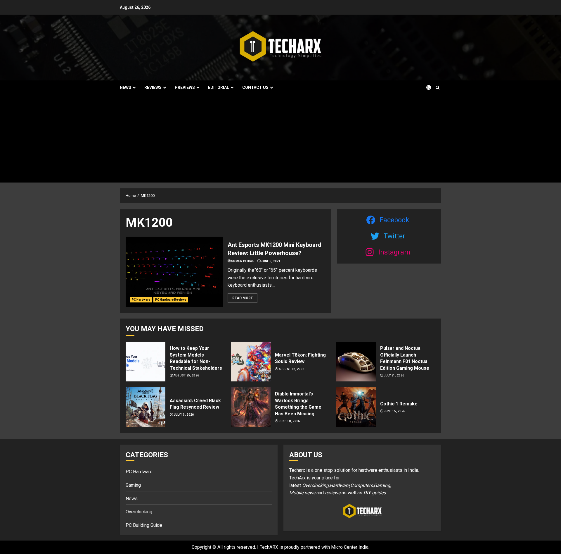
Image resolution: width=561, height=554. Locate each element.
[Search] (437, 87)
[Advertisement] (280, 139)
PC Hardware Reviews (170, 299)
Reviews (153, 87)
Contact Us (255, 87)
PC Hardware (141, 299)
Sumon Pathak (242, 261)
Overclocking (139, 512)
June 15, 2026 (394, 411)
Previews (185, 87)
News (125, 87)
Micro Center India (349, 547)
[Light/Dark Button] (425, 87)
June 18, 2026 (289, 421)
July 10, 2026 (184, 414)
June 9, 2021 (270, 261)
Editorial (218, 87)
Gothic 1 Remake (399, 404)
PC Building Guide (144, 525)
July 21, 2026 (394, 375)
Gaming (133, 485)
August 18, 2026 (291, 369)
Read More (242, 298)
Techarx (297, 470)
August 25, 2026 (186, 375)
